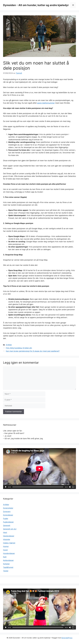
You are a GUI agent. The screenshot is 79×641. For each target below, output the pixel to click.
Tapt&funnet (8, 567)
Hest (5, 532)
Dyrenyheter (8, 508)
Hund (5, 550)
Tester (5, 571)
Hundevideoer (9, 553)
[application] (39, 468)
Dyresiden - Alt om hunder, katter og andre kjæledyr (36, 5)
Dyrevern (6, 512)
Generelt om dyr (9, 529)
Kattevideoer (8, 560)
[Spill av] (6, 487)
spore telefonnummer (46, 103)
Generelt (6, 525)
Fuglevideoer (8, 522)
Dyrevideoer (8, 515)
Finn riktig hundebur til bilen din (19, 348)
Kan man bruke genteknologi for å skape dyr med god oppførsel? (33, 351)
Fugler (5, 518)
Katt (4, 557)
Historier (6, 539)
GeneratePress (66, 638)
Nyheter (6, 564)
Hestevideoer (8, 536)
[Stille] (70, 487)
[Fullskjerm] (73, 487)
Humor (6, 546)
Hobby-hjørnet (9, 543)
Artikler (9, 345)
